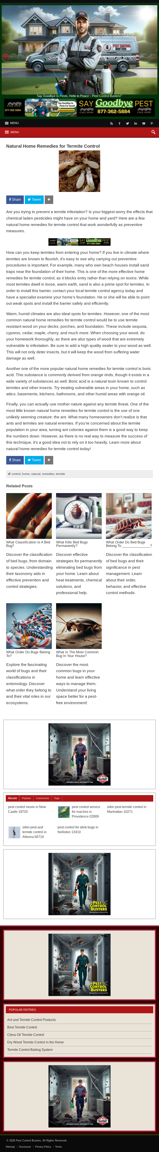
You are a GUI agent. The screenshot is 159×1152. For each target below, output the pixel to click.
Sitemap (10, 1147)
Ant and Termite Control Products (31, 1020)
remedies (48, 473)
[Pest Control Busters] (80, 7)
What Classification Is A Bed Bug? (28, 544)
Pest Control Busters (28, 1140)
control (16, 473)
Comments (42, 798)
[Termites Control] (79, 884)
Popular (26, 798)
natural (35, 473)
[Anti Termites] (79, 754)
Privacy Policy (43, 1147)
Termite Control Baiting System (30, 1049)
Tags (57, 798)
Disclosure (25, 1147)
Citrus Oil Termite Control (25, 1035)
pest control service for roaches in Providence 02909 (86, 811)
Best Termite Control (22, 1027)
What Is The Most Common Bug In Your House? (77, 654)
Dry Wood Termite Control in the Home (35, 1042)
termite (60, 473)
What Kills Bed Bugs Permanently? (72, 544)
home (26, 473)
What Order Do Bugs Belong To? (28, 654)
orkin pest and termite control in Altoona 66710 (34, 832)
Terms (58, 1147)
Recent (12, 798)
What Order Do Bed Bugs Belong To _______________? (129, 544)
